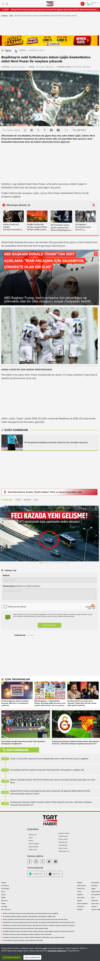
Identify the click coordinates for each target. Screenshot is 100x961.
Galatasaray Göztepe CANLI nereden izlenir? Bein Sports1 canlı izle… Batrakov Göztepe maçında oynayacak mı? (54, 10)
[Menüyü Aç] (7, 4)
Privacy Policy (63, 839)
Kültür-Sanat (81, 885)
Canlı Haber (5, 888)
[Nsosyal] (51, 130)
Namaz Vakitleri (82, 903)
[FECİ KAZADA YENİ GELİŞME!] (49, 533)
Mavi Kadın (81, 897)
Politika (79, 909)
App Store (56, 874)
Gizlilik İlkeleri (63, 836)
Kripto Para (81, 888)
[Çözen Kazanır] (49, 40)
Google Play (37, 874)
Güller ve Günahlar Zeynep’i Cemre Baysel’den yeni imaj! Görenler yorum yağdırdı (49, 758)
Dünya (3, 894)
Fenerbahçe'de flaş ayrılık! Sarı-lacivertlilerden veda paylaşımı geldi (25, 928)
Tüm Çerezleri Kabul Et (11, 957)
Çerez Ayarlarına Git (32, 957)
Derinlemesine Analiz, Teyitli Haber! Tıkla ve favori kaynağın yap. (45, 492)
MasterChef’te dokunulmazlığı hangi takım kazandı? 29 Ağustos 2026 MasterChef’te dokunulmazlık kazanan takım (50, 792)
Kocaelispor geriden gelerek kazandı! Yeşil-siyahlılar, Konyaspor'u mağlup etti (47, 770)
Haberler (4, 16)
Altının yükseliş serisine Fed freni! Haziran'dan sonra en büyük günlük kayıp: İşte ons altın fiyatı (52, 781)
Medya (79, 900)
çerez (44, 948)
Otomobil (80, 906)
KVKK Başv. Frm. (63, 851)
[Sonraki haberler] (93, 205)
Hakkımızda (32, 835)
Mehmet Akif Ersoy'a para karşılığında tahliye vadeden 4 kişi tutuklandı (27, 934)
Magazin (80, 894)
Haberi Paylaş (13, 130)
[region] (50, 952)
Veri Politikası (62, 845)
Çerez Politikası (34, 847)
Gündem (4, 906)
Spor (11, 16)
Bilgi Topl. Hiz (62, 842)
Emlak (3, 903)
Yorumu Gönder (49, 625)
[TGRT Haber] (50, 3)
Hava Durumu (6, 909)
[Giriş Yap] (82, 4)
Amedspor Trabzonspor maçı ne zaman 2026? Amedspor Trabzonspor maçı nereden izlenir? (34, 937)
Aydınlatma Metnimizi (57, 951)
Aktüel (3, 882)
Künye (31, 838)
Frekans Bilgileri (34, 844)
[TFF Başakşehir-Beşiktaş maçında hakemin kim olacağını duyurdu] (12, 442)
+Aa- (66, 130)
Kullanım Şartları (64, 833)
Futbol (5, 193)
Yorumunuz (21, 586)
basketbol (7, 187)
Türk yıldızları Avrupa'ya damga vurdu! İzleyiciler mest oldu (23, 940)
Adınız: (6, 575)
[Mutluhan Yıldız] (16, 50)
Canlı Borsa (5, 885)
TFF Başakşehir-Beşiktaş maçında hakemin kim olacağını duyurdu (56, 442)
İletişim (31, 841)
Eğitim (3, 897)
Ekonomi (4, 900)
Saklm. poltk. (33, 850)
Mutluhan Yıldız (36, 50)
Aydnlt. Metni (62, 848)
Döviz (3, 891)
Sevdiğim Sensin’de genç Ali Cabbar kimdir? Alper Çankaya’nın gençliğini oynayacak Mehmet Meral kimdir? (39, 931)
